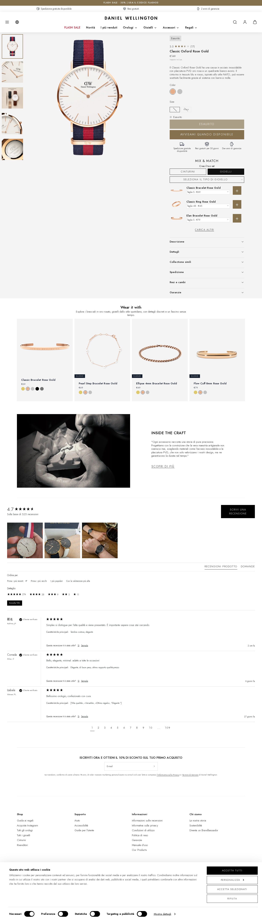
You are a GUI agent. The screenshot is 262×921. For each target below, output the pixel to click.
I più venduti (109, 27)
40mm (186, 109)
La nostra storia (197, 820)
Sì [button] (78, 645)
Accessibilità (81, 825)
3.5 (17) (182, 46)
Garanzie (137, 840)
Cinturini (188, 171)
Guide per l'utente (84, 830)
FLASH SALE (72, 27)
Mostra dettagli (162, 914)
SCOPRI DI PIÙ (162, 466)
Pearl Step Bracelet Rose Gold (98, 383)
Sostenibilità (195, 825)
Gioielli (148, 27)
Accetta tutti (232, 870)
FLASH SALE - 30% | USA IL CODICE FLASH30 (131, 2)
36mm (175, 109)
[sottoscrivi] (154, 766)
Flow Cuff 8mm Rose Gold (210, 383)
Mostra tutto (131, 407)
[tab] (221, 567)
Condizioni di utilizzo (143, 830)
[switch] (63, 914)
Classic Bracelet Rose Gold (203, 188)
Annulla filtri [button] (14, 603)
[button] (7, 22)
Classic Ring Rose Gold (201, 202)
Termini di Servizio (190, 774)
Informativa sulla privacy (145, 825)
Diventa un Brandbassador (203, 830)
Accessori (169, 27)
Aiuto (77, 820)
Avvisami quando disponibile (206, 134)
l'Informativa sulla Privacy (168, 774)
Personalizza (230, 880)
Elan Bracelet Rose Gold (201, 216)
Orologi (128, 27)
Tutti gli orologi (25, 830)
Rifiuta (232, 898)
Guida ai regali (25, 820)
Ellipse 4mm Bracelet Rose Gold (156, 383)
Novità (90, 27)
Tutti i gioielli (23, 835)
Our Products (139, 850)
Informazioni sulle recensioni (147, 820)
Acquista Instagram (27, 825)
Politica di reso (140, 835)
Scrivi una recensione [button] (238, 511)
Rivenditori (22, 845)
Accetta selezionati (232, 889)
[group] (26, 509)
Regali (189, 27)
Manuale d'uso (140, 845)
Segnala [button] (84, 645)
